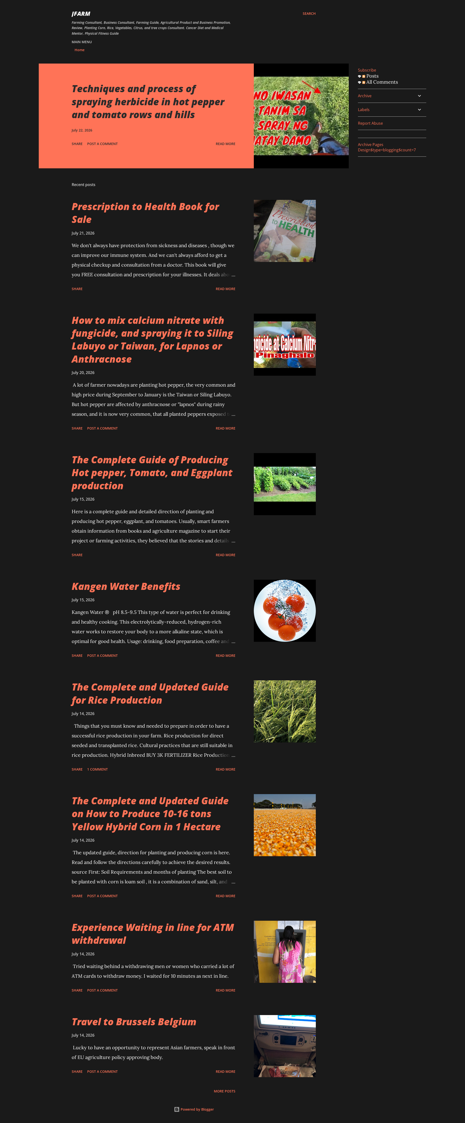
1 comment (97, 769)
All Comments (381, 82)
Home (80, 50)
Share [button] (77, 143)
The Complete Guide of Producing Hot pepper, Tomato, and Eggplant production (152, 472)
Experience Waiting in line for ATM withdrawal (153, 933)
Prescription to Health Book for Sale (145, 213)
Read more (225, 143)
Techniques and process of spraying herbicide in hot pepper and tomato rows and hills (148, 101)
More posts (224, 1091)
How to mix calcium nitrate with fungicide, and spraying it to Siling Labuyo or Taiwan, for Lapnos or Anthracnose (152, 339)
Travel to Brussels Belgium (134, 1021)
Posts (372, 76)
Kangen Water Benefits (126, 586)
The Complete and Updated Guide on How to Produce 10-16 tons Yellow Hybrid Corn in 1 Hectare (150, 813)
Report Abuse (370, 123)
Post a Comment (102, 143)
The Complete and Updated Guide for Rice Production (150, 693)
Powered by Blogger (197, 1109)
